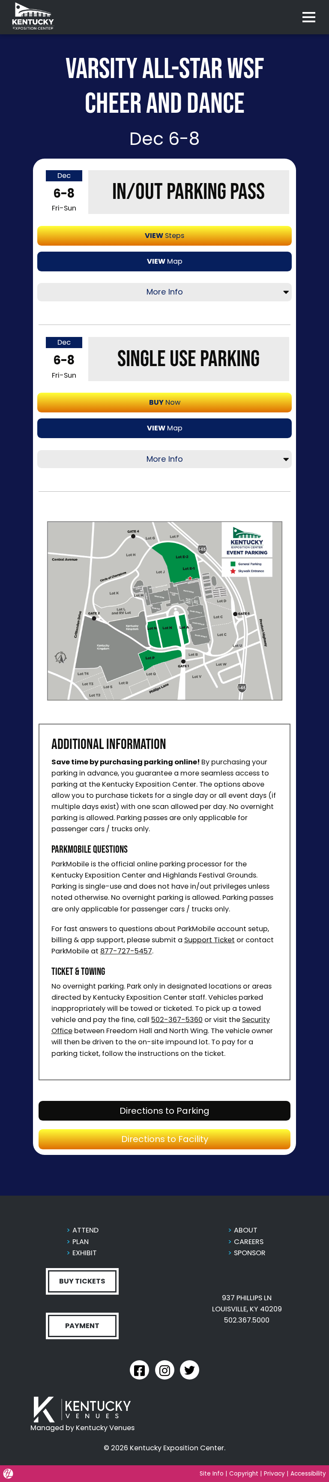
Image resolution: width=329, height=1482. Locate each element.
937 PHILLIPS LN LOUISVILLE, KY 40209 (247, 1303)
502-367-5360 (177, 1020)
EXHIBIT (84, 1253)
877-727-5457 (126, 951)
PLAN (80, 1242)
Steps (164, 235)
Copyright (243, 1474)
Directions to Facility (199, 1138)
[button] (165, 611)
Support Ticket (209, 940)
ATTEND (85, 1230)
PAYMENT (82, 1326)
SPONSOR (250, 1253)
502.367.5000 (246, 1320)
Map (164, 261)
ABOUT (245, 1230)
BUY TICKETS (82, 1281)
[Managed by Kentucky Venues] (82, 1409)
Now (164, 402)
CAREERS (248, 1242)
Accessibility (308, 1474)
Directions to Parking (200, 1110)
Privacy (274, 1474)
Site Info (212, 1474)
